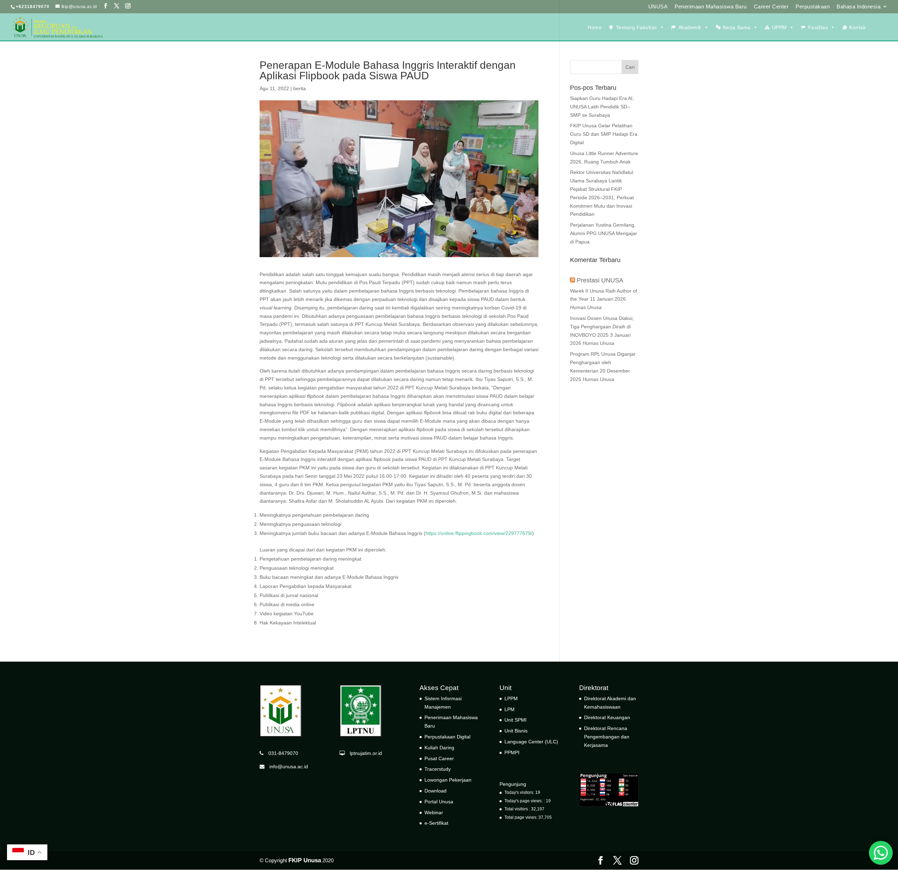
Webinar (433, 812)
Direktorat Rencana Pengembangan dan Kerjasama (606, 736)
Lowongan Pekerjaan (447, 780)
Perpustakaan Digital (447, 737)
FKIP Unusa (304, 860)
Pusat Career (439, 758)
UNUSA (658, 6)
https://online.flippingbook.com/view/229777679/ (478, 533)
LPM (509, 709)
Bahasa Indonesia (858, 6)
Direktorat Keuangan (607, 717)
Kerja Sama (737, 27)
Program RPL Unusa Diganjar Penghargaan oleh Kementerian (603, 362)
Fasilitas (818, 27)
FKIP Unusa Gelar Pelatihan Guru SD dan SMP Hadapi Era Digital (603, 134)
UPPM (779, 27)
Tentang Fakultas (636, 27)
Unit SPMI (515, 720)
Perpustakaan (813, 6)
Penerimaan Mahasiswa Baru (711, 6)
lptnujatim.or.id (363, 753)
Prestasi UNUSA (600, 280)
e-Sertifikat (436, 823)
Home (595, 27)
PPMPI (512, 752)
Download (435, 791)
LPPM (511, 698)
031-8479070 (280, 753)
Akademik (690, 27)
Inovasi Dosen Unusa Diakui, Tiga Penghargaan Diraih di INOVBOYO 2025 (602, 326)
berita (299, 88)
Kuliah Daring (439, 747)
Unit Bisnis (516, 731)
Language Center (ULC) (531, 741)
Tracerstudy (437, 769)
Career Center (771, 6)
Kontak (857, 27)
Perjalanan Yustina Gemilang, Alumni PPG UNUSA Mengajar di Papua (603, 233)
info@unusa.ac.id (286, 766)
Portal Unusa (438, 801)
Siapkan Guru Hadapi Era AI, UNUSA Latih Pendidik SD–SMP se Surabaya (602, 106)
